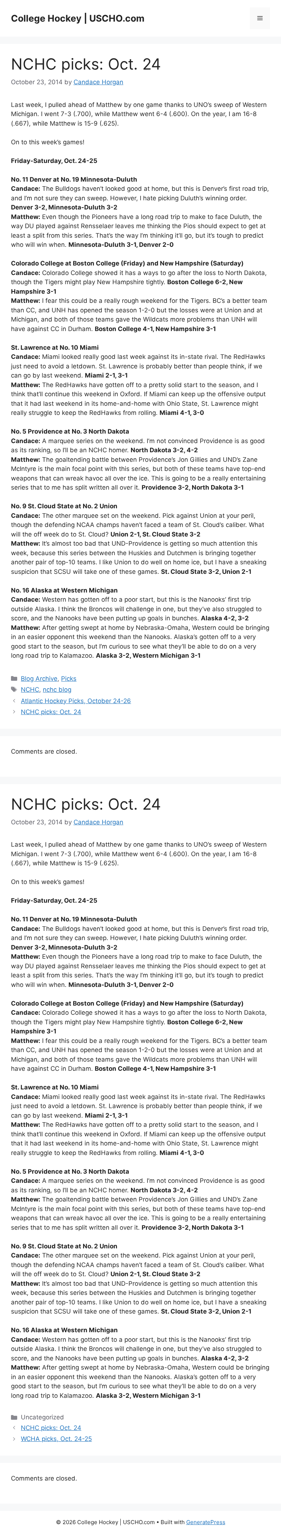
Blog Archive (39, 678)
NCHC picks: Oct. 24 (51, 712)
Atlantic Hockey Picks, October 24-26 (76, 701)
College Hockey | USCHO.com (78, 18)
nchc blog (57, 689)
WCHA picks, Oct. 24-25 (56, 1438)
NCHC (30, 689)
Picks (68, 678)
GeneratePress (205, 1522)
